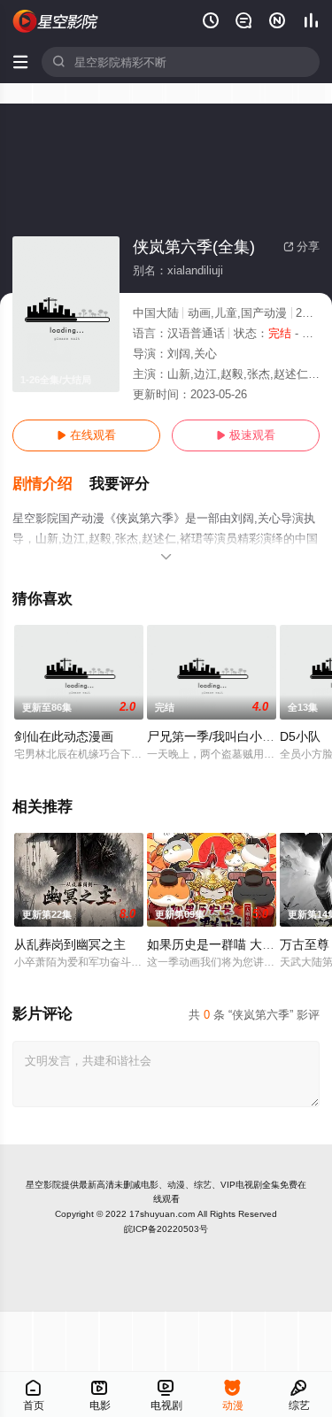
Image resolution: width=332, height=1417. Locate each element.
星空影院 (43, 1185)
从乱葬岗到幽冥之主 (70, 944)
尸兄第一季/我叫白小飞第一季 (229, 736)
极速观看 (245, 435)
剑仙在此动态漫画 (63, 736)
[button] (50, 484)
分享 (301, 246)
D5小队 (300, 736)
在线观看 (86, 435)
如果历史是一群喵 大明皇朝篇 (229, 944)
